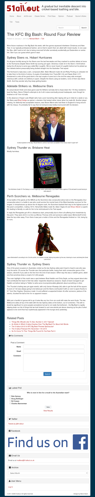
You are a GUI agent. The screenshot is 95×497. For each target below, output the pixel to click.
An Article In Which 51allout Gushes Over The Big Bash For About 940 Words (40, 324)
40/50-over (28, 16)
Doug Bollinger (17, 398)
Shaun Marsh (76, 207)
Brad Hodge (22, 100)
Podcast (70, 16)
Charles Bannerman (19, 403)
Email (19, 351)
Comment (17, 355)
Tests (17, 22)
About (19, 16)
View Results (48, 410)
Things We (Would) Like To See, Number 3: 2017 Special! (33, 322)
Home (12, 16)
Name (19, 346)
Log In (10, 487)
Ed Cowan (15, 401)
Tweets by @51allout (16, 424)
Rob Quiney (16, 396)
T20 (11, 22)
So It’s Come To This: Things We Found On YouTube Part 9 (33, 331)
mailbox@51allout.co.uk (25, 460)
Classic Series (40, 16)
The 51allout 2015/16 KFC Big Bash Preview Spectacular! (33, 326)
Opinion (61, 16)
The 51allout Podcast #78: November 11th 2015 (29, 329)
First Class (51, 16)
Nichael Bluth (34, 38)
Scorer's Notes (80, 16)
